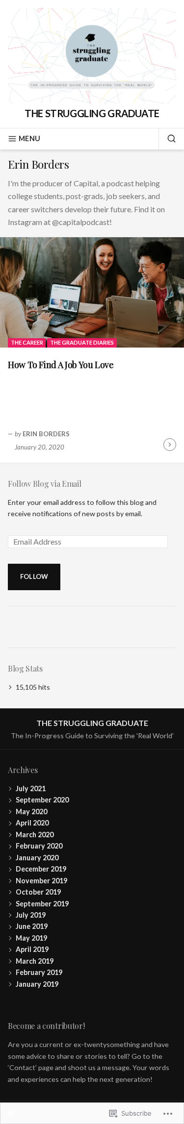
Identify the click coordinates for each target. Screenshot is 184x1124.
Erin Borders (46, 434)
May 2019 (31, 938)
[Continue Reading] (169, 444)
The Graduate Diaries (82, 342)
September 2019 (42, 903)
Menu (29, 138)
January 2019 (37, 984)
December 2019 (41, 869)
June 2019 (32, 926)
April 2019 (32, 949)
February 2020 (39, 846)
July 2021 (31, 788)
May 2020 (31, 811)
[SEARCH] (167, 139)
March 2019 (34, 961)
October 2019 (38, 892)
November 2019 (41, 880)
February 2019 (39, 972)
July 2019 (31, 915)
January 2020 (37, 857)
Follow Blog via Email (44, 483)
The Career (27, 342)
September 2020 (42, 800)
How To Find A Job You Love (61, 365)
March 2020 (34, 834)
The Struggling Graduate (92, 113)
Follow (34, 576)
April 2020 (32, 823)
